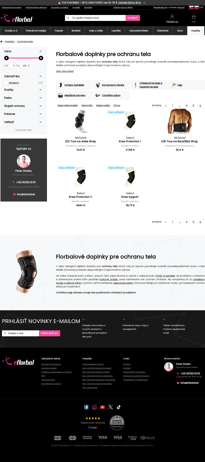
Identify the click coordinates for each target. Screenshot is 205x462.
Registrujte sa (160, 7)
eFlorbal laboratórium (36, 7)
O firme (126, 364)
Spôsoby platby (49, 368)
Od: (6, 65)
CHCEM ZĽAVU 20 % (129, 2)
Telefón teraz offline (123, 7)
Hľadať (133, 18)
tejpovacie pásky (123, 283)
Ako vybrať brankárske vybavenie (98, 379)
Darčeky (88, 7)
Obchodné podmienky (134, 372)
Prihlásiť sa (49, 333)
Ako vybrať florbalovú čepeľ (96, 372)
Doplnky (10, 41)
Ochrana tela (25, 41)
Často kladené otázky (93, 364)
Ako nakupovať (89, 387)
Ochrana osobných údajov (136, 375)
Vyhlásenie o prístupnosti (135, 379)
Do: (18, 65)
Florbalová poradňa (11, 7)
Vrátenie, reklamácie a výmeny (56, 372)
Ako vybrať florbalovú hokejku (96, 368)
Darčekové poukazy (51, 383)
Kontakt (76, 7)
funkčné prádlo (108, 279)
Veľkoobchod (48, 379)
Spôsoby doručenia (51, 364)
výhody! (181, 7)
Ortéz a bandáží (165, 276)
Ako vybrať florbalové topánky (97, 383)
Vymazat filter (23, 130)
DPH (43, 375)
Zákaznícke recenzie (93, 422)
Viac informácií (65, 71)
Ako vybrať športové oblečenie (97, 375)
